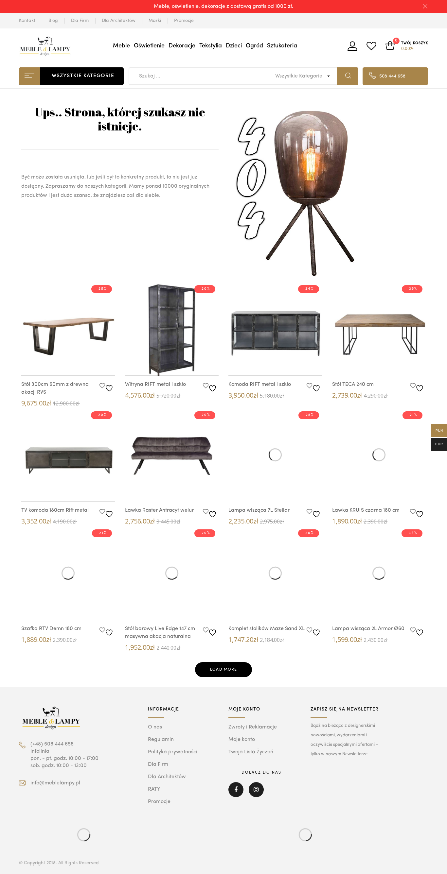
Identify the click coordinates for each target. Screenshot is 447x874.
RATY (154, 789)
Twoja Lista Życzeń (250, 752)
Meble (121, 46)
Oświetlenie (149, 46)
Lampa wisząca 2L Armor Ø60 (368, 628)
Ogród (254, 46)
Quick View (61, 363)
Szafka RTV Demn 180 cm (51, 628)
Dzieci (234, 46)
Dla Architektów (118, 20)
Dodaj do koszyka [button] (81, 364)
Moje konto (241, 739)
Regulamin (161, 739)
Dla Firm (80, 20)
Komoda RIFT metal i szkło (259, 384)
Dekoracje (182, 46)
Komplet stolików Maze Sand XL (266, 628)
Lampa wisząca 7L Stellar (259, 510)
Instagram (256, 794)
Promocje (184, 20)
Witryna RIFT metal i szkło (155, 384)
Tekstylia (210, 46)
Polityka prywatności (172, 752)
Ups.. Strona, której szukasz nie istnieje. (120, 119)
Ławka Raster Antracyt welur (159, 510)
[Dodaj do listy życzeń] (107, 386)
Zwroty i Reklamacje (252, 727)
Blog (53, 20)
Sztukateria (282, 46)
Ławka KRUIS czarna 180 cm (366, 510)
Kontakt (27, 20)
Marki (155, 20)
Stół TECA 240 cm (353, 384)
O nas (155, 727)
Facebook (235, 794)
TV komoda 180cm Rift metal (55, 510)
